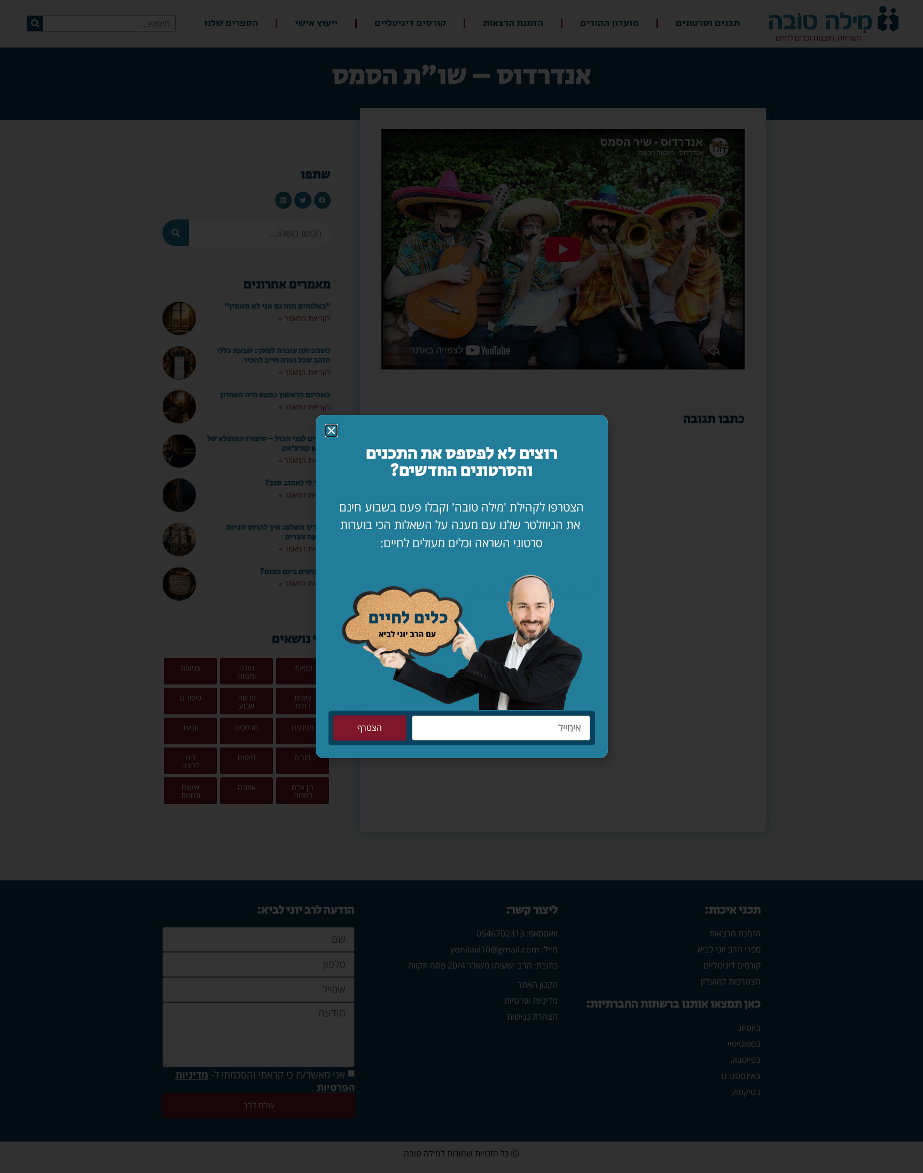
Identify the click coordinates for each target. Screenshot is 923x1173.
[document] (461, 586)
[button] (331, 431)
